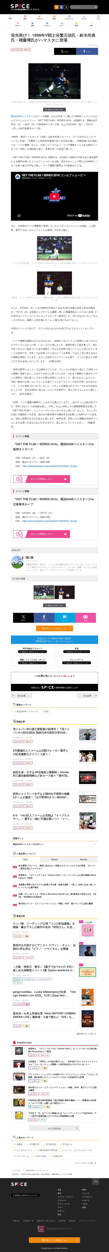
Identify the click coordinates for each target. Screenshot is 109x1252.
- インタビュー (87, 1196)
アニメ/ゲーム (23, 1156)
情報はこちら (46, 478)
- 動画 (83, 1189)
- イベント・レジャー (65, 1196)
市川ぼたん (68, 1144)
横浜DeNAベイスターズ (23, 116)
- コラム (84, 1203)
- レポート (85, 1200)
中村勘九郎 (57, 1156)
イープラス (16, 1170)
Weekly (54, 859)
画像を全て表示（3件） (56, 109)
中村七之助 (41, 1156)
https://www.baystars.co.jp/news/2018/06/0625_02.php (49, 466)
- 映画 (59, 1214)
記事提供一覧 (28, 1220)
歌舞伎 (20, 1144)
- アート (60, 1207)
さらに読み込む (54, 1128)
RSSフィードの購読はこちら (55, 628)
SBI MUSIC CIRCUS (48, 1150)
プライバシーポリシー (87, 1220)
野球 (47, 711)
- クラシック (61, 1200)
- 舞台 (59, 1193)
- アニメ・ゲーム (63, 1203)
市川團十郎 (34, 1144)
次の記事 (87, 695)
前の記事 (22, 695)
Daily (25, 859)
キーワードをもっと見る (84, 1163)
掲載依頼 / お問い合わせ (46, 1220)
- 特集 (83, 1207)
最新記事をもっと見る (85, 1033)
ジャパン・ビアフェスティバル (78, 1150)
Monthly (83, 859)
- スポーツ (61, 1211)
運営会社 (16, 1220)
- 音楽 (59, 1189)
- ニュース (85, 1193)
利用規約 (72, 1220)
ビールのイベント (25, 1150)
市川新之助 (51, 1144)
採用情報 (62, 1220)
